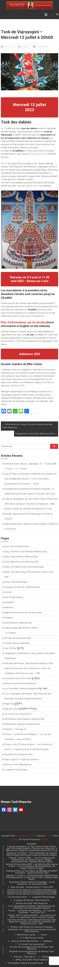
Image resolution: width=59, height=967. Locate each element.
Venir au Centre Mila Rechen (18, 764)
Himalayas (15, 839)
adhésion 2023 (17, 385)
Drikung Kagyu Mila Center (25, 836)
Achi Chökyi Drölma (13, 597)
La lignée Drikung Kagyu (15, 769)
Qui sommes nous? (17, 897)
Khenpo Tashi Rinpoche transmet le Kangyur (31, 927)
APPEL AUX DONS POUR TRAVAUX (31, 960)
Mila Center (24, 47)
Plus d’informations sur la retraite (23, 322)
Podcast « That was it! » (15, 729)
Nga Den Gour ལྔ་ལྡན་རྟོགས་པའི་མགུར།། (20, 709)
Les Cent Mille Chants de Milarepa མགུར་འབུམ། (25, 688)
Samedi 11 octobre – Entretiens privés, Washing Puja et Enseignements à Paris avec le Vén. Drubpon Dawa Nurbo (32, 877)
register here (31, 185)
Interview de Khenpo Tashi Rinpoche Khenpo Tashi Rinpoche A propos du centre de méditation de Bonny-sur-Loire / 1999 (31, 921)
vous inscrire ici (37, 154)
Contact (12, 633)
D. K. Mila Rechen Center (32, 938)
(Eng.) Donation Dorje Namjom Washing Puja (25, 551)
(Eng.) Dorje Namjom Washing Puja (21, 556)
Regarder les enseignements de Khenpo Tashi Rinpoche (31, 952)
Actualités (9, 602)
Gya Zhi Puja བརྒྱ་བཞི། (13, 648)
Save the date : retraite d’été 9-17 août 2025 (32, 887)
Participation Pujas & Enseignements (22, 724)
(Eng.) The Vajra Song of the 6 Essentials (24, 567)
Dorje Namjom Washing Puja (18, 622)
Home (44, 934)
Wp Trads (48, 836)
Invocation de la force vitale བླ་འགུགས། (22, 678)
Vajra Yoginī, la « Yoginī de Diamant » (21, 759)
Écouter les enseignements (17, 638)
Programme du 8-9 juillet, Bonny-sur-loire (36, 433)
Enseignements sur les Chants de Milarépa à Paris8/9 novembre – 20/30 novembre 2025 (31, 872)
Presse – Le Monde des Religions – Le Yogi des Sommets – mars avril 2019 (31, 911)
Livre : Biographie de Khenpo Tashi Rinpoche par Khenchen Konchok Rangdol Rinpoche (31, 907)
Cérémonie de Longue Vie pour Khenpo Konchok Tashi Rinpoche (27, 426)
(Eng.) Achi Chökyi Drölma (16, 546)
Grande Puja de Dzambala (16, 643)
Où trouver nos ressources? (18, 714)
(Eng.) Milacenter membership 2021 (21, 561)
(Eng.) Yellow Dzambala (15, 582)
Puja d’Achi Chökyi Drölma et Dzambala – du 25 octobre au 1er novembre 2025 (31, 883)
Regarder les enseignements (18, 754)
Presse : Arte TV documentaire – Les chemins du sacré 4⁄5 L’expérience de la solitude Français (32, 916)
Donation (8, 617)
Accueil (8, 592)
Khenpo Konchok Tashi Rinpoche (20, 683)
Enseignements (42, 47)
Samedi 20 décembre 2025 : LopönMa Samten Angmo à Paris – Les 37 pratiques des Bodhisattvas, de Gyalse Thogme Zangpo (31, 866)
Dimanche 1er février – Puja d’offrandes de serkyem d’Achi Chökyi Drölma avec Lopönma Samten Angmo (31, 854)
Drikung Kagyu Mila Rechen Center (21, 628)
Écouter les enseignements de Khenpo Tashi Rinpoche (32, 948)
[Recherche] (54, 446)
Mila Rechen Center (26, 934)
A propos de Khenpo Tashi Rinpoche (22, 587)
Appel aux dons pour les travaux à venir (23, 612)
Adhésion (8, 607)
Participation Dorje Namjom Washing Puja (24, 719)
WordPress (44, 839)
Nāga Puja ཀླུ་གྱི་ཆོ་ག (13, 703)
